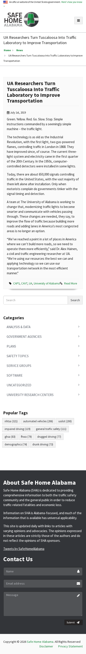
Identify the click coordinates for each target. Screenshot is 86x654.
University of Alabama (47, 283)
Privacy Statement (70, 646)
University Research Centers (30, 395)
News (19, 50)
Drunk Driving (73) (42, 444)
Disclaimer (46, 646)
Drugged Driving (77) (49, 437)
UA (30, 283)
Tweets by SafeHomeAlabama (23, 549)
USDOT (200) (65, 421)
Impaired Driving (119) (17, 429)
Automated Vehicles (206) (38, 421)
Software (14, 375)
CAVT (24, 283)
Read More (70, 283)
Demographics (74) (16, 444)
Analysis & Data (18, 327)
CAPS (16, 283)
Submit (71, 622)
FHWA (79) (26, 437)
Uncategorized (19, 385)
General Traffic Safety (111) (51, 429)
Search (75, 300)
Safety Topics (18, 356)
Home (7, 50)
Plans (11, 346)
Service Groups (19, 366)
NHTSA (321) (11, 421)
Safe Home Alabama (40, 642)
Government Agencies (24, 336)
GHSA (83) (10, 437)
